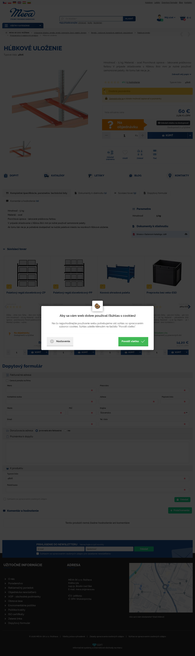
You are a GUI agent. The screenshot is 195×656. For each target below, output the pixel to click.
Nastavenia (63, 341)
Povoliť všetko (130, 341)
